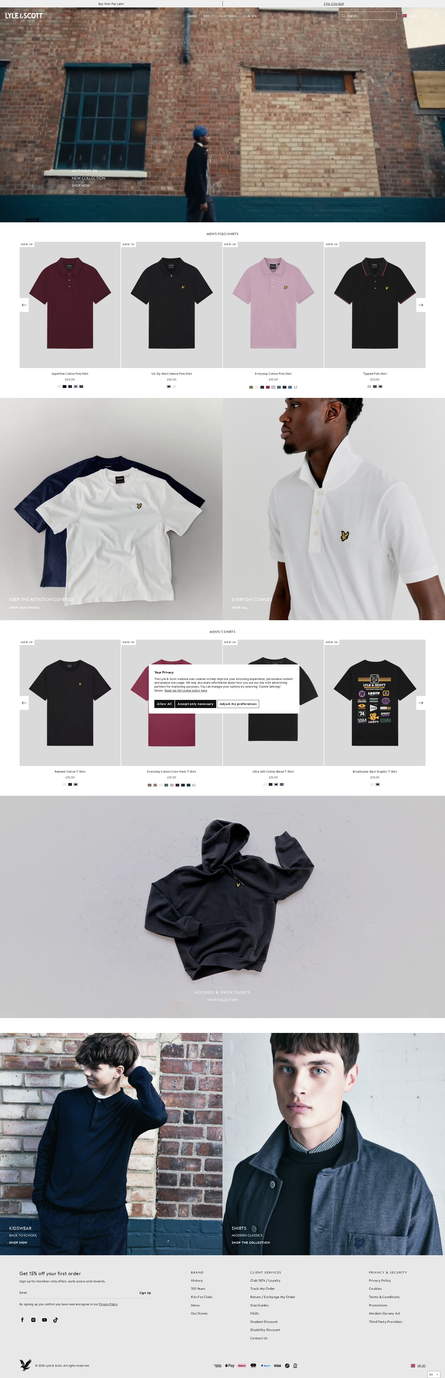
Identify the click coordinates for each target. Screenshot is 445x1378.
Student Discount (264, 1321)
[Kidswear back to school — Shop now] (111, 1144)
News (195, 1305)
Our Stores (199, 1313)
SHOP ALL (240, 607)
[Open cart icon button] (436, 16)
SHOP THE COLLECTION (251, 1242)
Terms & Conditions (384, 1297)
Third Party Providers (385, 1321)
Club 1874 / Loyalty (265, 1280)
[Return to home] (25, 1365)
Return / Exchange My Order (272, 1297)
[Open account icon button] (425, 16)
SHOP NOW (18, 1242)
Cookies (375, 1288)
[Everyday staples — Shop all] (333, 509)
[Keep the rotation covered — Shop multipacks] (111, 509)
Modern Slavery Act (384, 1313)
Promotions (378, 1305)
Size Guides (259, 1305)
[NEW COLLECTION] (222, 111)
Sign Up (145, 1293)
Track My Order (262, 1288)
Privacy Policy (108, 1304)
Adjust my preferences (238, 704)
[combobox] (434, 1374)
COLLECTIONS (226, 16)
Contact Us (259, 1338)
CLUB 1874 (250, 16)
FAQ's (254, 1313)
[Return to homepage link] (24, 15)
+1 (295, 387)
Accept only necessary (196, 704)
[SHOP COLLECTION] (222, 907)
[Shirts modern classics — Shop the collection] (333, 1144)
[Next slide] (421, 305)
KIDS (207, 16)
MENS (192, 16)
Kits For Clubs (202, 1297)
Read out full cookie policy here (186, 690)
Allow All (164, 704)
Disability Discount (265, 1330)
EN (431, 1374)
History (197, 1280)
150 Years (198, 1288)
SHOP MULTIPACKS (24, 607)
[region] (224, 689)
